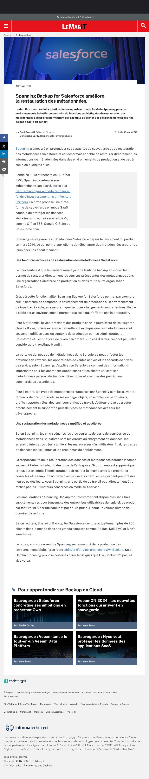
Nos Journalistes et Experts (94, 704)
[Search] (143, 26)
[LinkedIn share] (4, 154)
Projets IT (71, 712)
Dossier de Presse (120, 704)
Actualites (23, 86)
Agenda (74, 704)
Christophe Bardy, (30, 136)
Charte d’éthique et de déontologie (33, 692)
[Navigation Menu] (6, 26)
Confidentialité (12, 765)
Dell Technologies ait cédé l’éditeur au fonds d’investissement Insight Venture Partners (43, 196)
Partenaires (45, 704)
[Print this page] (4, 162)
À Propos (8, 692)
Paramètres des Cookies (38, 765)
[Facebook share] (4, 138)
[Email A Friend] (4, 170)
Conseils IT (25, 712)
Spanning (22, 148)
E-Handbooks (10, 712)
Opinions (38, 712)
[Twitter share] (4, 146)
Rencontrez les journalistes (66, 692)
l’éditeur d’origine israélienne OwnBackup (93, 550)
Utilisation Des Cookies (105, 692)
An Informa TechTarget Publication (74, 17)
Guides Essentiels (55, 712)
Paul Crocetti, (27, 132)
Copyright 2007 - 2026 (17, 761)
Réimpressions (11, 696)
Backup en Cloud (24, 35)
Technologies (60, 704)
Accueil (7, 35)
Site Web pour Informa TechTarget (20, 704)
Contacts (86, 692)
